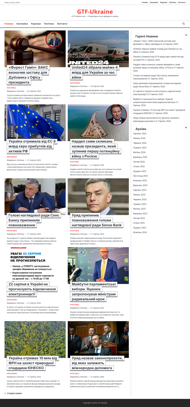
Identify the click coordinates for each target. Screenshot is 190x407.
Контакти (181, 2)
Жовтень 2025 (140, 180)
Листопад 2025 (140, 176)
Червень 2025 (139, 199)
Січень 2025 (139, 223)
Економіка (154, 2)
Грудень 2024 (139, 227)
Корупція (163, 2)
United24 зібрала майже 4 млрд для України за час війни (95, 72)
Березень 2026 (140, 157)
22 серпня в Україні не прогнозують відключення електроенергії (32, 289)
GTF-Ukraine (95, 11)
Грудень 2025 (139, 171)
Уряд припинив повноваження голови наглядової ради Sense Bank (97, 220)
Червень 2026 (139, 143)
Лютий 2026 (139, 162)
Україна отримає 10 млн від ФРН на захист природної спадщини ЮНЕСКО (33, 363)
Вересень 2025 (140, 185)
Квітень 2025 (139, 209)
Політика (172, 2)
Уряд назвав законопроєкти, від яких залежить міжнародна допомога (97, 363)
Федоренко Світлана (15, 91)
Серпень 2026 (139, 133)
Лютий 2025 (139, 218)
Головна (145, 2)
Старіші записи (14, 393)
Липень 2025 (139, 195)
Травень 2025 (139, 204)
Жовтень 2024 (140, 232)
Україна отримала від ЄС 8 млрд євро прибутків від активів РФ (32, 146)
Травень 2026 (139, 147)
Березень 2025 (140, 213)
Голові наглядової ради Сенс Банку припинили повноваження (34, 220)
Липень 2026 (139, 138)
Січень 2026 (139, 166)
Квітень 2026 (139, 152)
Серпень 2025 (139, 190)
